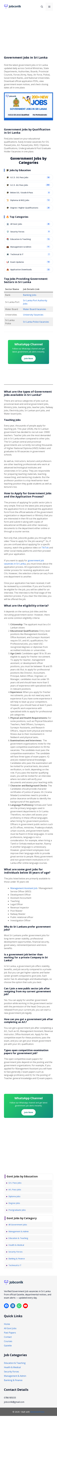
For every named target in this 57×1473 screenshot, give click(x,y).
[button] (42, 7)
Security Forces (15, 1251)
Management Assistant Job (23, 888)
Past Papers (10, 1332)
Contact (8, 1336)
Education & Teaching (18, 1238)
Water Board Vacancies (34, 309)
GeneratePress (37, 1411)
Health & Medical (16, 1245)
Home (7, 1324)
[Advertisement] (28, 33)
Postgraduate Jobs (17, 1210)
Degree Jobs (14, 1203)
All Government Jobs (17, 1224)
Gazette (8, 1345)
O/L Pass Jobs (14, 1182)
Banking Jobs (29, 294)
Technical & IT (14, 1265)
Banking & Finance (16, 1258)
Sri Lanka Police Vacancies (36, 321)
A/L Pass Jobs (14, 1189)
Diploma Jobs (14, 1196)
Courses (8, 1341)
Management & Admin (18, 1231)
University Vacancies (33, 314)
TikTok (45, 547)
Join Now (28, 358)
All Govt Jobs (10, 1328)
